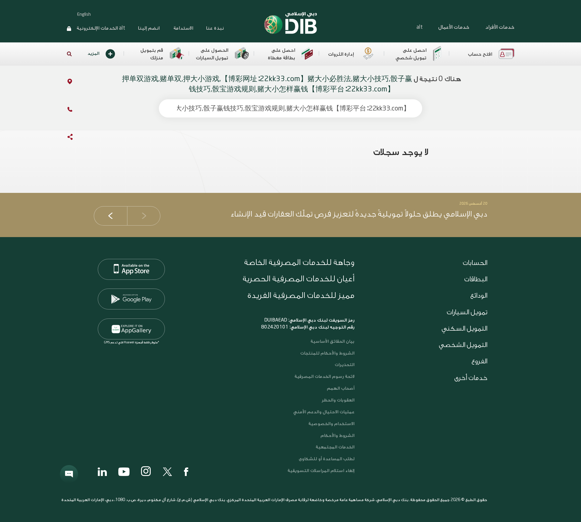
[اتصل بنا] (64, 110)
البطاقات (475, 279)
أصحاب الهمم (340, 388)
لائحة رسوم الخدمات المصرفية (324, 376)
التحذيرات (344, 364)
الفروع (479, 361)
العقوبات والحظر (338, 400)
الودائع (478, 295)
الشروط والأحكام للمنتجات (327, 353)
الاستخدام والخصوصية (331, 423)
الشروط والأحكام (337, 435)
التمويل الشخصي (463, 345)
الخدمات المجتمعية (335, 447)
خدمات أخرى (470, 378)
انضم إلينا (148, 28)
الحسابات (475, 263)
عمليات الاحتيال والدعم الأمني (323, 412)
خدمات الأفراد (499, 27)
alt (419, 27)
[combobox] (290, 108)
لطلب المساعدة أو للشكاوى (326, 458)
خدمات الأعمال (453, 27)
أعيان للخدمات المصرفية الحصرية (298, 278)
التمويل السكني (464, 328)
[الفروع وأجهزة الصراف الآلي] (63, 82)
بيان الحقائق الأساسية (332, 341)
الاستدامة (182, 28)
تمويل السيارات (467, 312)
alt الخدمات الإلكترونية (101, 28)
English (84, 14)
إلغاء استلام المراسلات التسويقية (320, 470)
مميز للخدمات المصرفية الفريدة (301, 295)
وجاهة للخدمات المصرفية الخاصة (299, 262)
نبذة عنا (215, 28)
